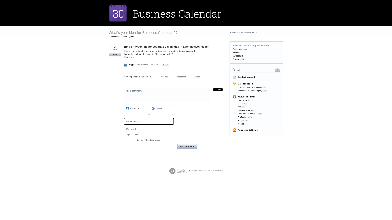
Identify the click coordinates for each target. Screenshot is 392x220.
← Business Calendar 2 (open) (121, 37)
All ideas (236, 52)
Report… (165, 65)
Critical (199, 77)
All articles (242, 124)
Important (182, 77)
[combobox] (254, 70)
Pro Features (243, 117)
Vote (115, 54)
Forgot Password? (132, 135)
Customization (244, 110)
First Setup (242, 100)
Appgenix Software (248, 130)
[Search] (277, 70)
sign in (255, 32)
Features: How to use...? (248, 114)
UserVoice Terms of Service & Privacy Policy (206, 171)
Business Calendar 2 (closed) (250, 87)
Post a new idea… (240, 49)
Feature (265, 45)
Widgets (241, 120)
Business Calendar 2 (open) (246, 45)
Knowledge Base (246, 96)
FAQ (239, 107)
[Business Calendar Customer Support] (172, 13)
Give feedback (245, 83)
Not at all (166, 77)
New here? (148, 140)
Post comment (187, 146)
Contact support (246, 77)
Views (240, 104)
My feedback (238, 56)
